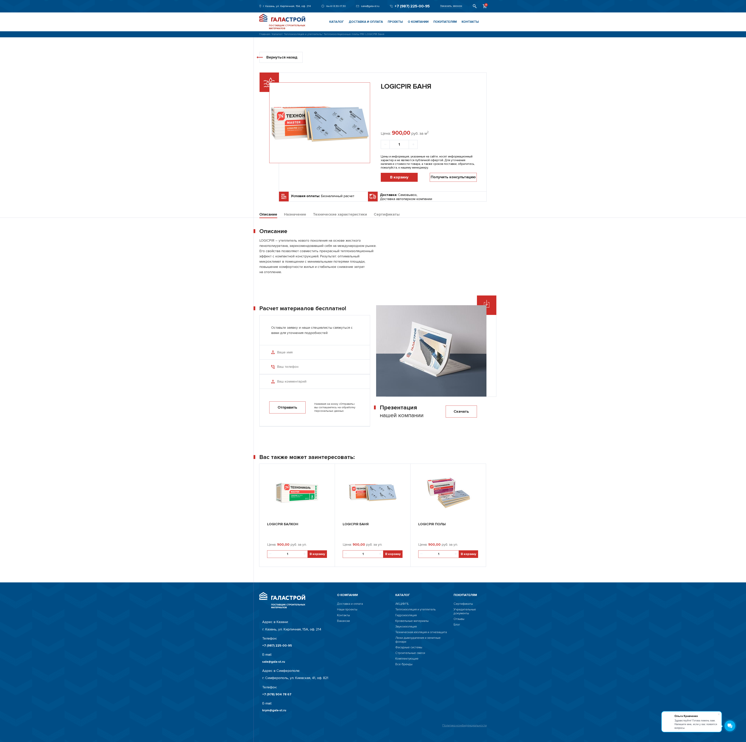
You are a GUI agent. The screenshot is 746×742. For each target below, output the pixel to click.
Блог (457, 625)
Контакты (470, 22)
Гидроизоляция (406, 615)
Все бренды (403, 664)
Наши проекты (347, 609)
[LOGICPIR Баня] (373, 491)
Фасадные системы (408, 647)
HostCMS (460, 630)
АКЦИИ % (402, 604)
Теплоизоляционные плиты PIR (343, 34)
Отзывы (459, 619)
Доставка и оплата (366, 22)
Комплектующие (406, 659)
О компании (418, 22)
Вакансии (343, 621)
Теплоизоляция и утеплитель (303, 34)
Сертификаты (463, 604)
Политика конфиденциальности (464, 725)
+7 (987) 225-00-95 (412, 6)
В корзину (399, 177)
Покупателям (445, 22)
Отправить (287, 407)
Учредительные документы (465, 611)
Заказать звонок (451, 6)
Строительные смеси (410, 653)
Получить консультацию (453, 177)
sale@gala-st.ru (370, 6)
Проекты (395, 22)
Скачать (461, 411)
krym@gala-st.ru (274, 710)
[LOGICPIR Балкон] (297, 491)
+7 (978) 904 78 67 (276, 694)
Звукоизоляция (406, 626)
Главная (264, 34)
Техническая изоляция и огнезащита (421, 632)
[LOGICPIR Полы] (448, 491)
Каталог (336, 22)
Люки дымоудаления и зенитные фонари (418, 639)
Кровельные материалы (412, 621)
